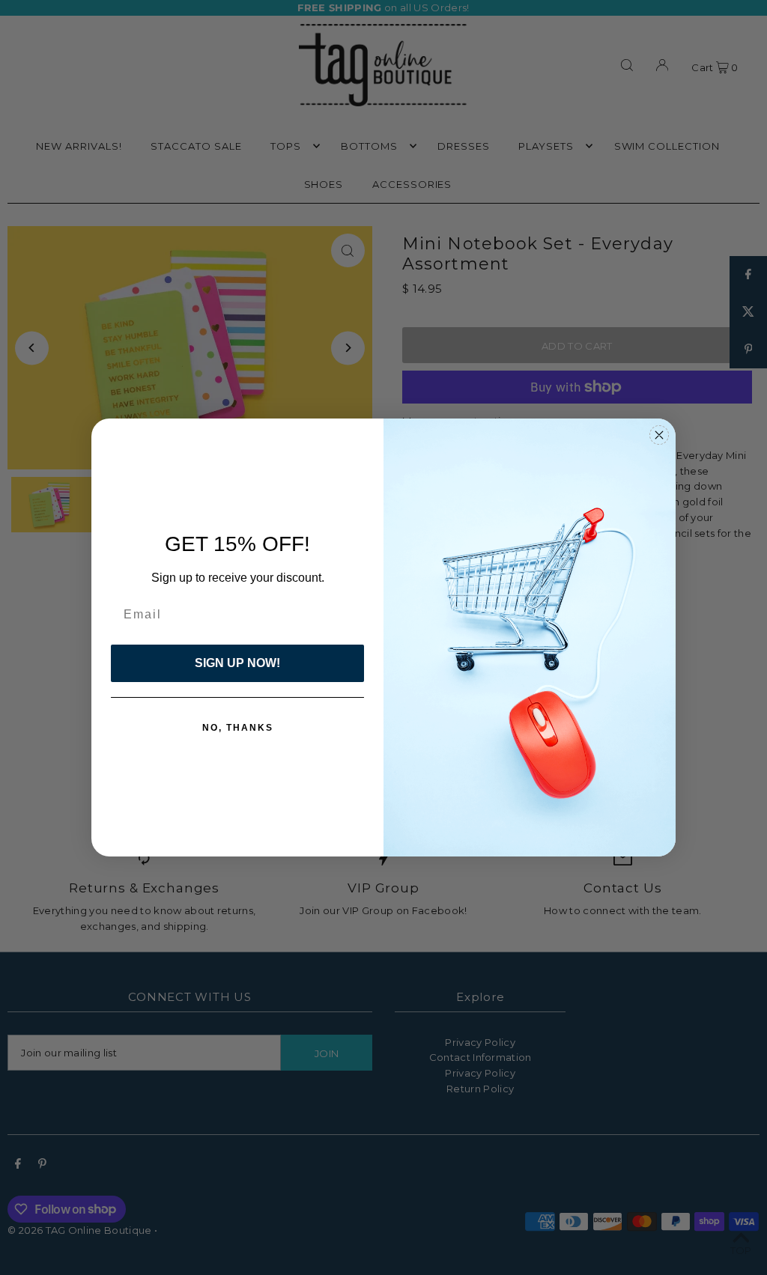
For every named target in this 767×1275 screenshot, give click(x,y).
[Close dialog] (659, 435)
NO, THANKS (237, 727)
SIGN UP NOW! (237, 663)
